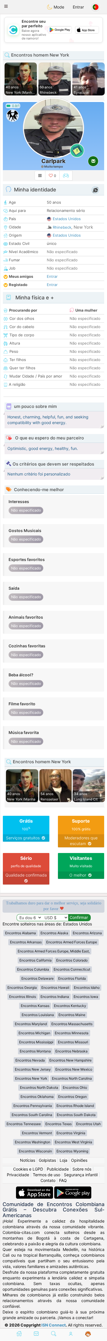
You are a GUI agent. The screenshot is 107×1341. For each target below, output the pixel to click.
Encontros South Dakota (76, 1115)
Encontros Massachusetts (71, 1024)
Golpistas (47, 1160)
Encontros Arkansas (26, 942)
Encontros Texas (58, 1124)
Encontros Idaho (87, 987)
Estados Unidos (67, 218)
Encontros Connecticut (72, 969)
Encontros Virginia (70, 1133)
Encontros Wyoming (72, 1151)
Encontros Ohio (75, 1087)
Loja (63, 1160)
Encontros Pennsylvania (32, 1106)
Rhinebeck (62, 227)
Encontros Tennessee (24, 1124)
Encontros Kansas (35, 1006)
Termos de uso (46, 1174)
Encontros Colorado (72, 960)
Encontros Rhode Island (75, 1106)
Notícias (27, 1160)
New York (83, 227)
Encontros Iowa (86, 996)
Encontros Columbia (33, 969)
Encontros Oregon (72, 1096)
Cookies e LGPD (28, 1169)
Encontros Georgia (22, 987)
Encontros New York (31, 1078)
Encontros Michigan (34, 1033)
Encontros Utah (88, 1124)
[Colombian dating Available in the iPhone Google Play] (72, 1189)
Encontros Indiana (55, 996)
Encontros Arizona (87, 933)
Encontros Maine (71, 1015)
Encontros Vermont (37, 1133)
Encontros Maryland (31, 1024)
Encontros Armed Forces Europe (71, 942)
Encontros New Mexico (73, 1069)
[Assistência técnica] (88, 1334)
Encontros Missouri (73, 1042)
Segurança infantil (81, 1174)
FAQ (63, 1180)
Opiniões (79, 1160)
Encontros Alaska (54, 933)
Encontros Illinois (22, 996)
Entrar (78, 7)
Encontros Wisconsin (35, 1151)
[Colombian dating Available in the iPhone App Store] (35, 1189)
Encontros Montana (35, 1051)
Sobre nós (81, 1169)
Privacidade (18, 1174)
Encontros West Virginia (73, 1142)
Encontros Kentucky (70, 1006)
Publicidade (58, 1169)
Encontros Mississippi (36, 1042)
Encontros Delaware (37, 978)
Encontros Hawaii (55, 987)
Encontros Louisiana (38, 1015)
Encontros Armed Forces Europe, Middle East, (54, 951)
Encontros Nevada (30, 1060)
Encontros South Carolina (32, 1115)
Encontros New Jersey (33, 1069)
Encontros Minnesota (71, 1033)
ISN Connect (53, 1325)
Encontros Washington (32, 1142)
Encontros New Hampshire (70, 1060)
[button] (6, 6)
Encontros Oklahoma (37, 1096)
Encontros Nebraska (71, 1051)
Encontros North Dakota (39, 1087)
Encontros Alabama (20, 933)
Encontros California (35, 960)
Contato (48, 1180)
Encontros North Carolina (72, 1078)
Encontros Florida (72, 978)
